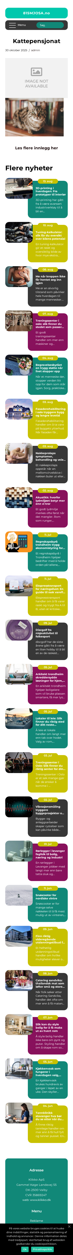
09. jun (48, 929)
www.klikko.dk (40, 1200)
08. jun (48, 973)
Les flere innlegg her (36, 148)
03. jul (48, 755)
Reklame (36, 1221)
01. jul (48, 844)
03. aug (48, 402)
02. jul (48, 799)
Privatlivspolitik (42, 1249)
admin (35, 50)
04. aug (47, 358)
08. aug (48, 269)
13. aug (48, 181)
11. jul (47, 534)
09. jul (48, 623)
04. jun (48, 1106)
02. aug (48, 490)
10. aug (48, 225)
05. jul (48, 667)
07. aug (48, 313)
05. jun (48, 1061)
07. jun (48, 1017)
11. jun (48, 888)
